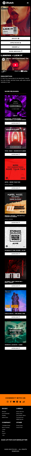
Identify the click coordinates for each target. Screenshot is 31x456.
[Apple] (20, 402)
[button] (27, 2)
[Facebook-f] (11, 402)
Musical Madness (9, 184)
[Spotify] (17, 402)
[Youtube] (14, 402)
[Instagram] (8, 402)
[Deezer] (23, 402)
